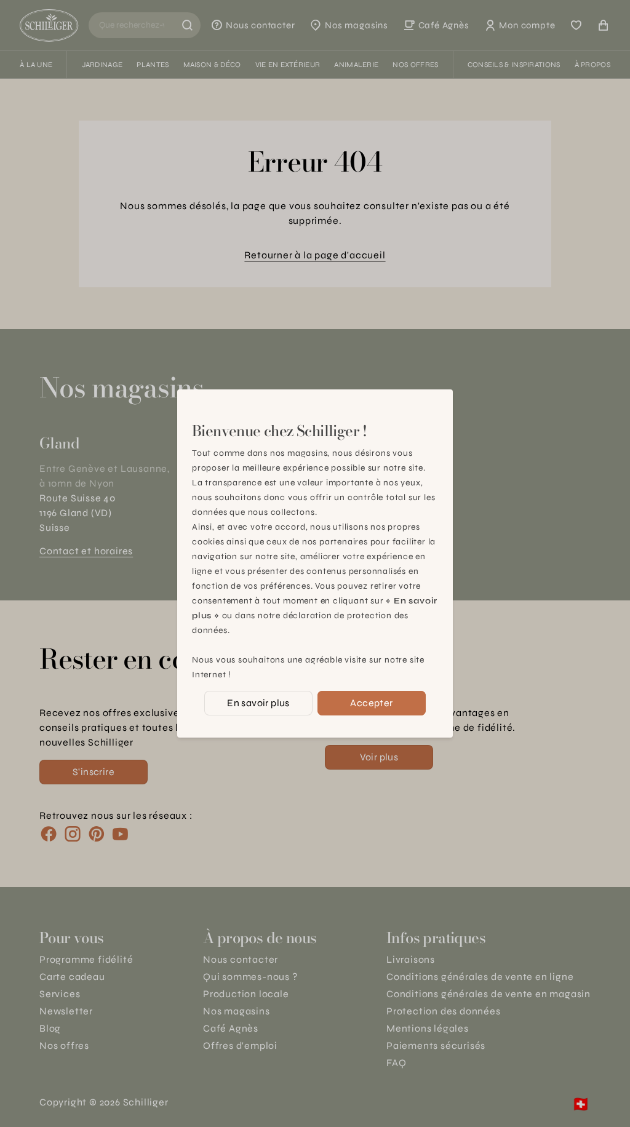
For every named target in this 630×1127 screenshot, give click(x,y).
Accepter (371, 703)
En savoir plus (258, 703)
